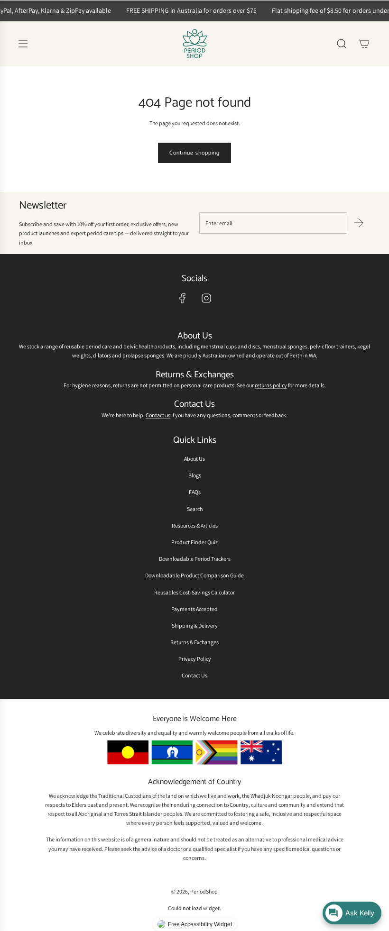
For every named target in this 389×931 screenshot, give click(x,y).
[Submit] (358, 222)
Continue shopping (194, 152)
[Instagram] (206, 298)
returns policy (271, 385)
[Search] (341, 43)
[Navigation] (22, 43)
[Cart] (364, 43)
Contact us (158, 415)
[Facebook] (182, 298)
